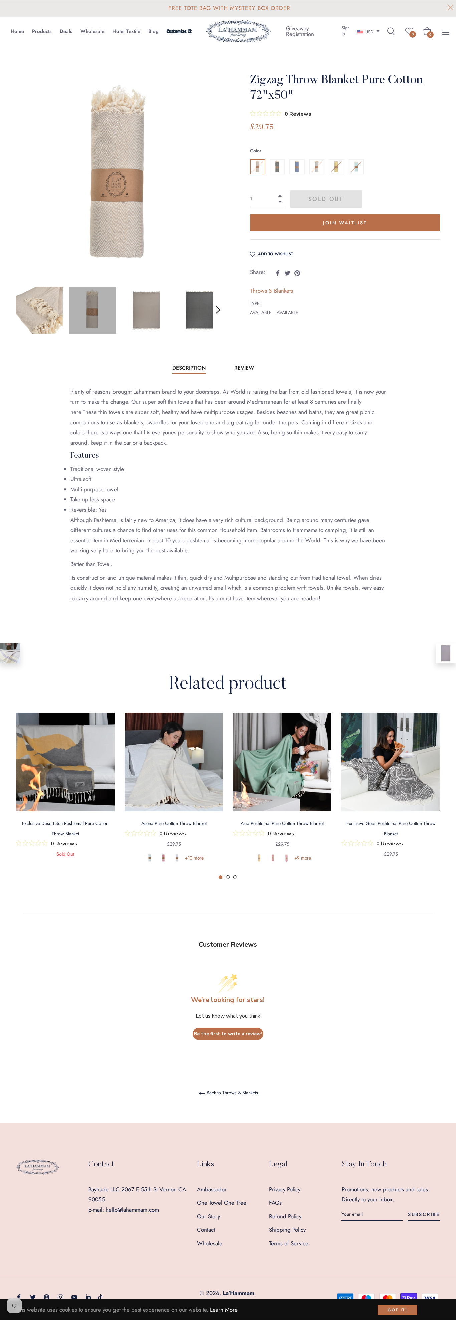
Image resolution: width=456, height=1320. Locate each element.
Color (255, 150)
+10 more (194, 857)
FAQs (275, 1203)
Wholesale (209, 1243)
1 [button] (220, 877)
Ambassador (212, 1189)
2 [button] (228, 877)
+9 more (302, 857)
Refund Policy (285, 1216)
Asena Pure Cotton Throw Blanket (174, 823)
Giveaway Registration (300, 31)
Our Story (208, 1216)
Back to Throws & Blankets (231, 1093)
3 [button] (235, 877)
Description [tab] (189, 368)
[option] (65, 794)
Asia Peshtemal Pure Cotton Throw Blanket (282, 823)
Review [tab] (245, 368)
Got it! (397, 1310)
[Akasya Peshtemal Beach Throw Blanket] (446, 653)
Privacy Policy (284, 1189)
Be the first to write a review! (228, 1034)
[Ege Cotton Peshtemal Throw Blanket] (10, 653)
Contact (206, 1230)
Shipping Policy (287, 1230)
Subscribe (424, 1214)
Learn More (224, 1310)
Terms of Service (288, 1243)
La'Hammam (238, 1293)
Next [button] (218, 310)
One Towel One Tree (221, 1203)
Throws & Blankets (271, 291)
